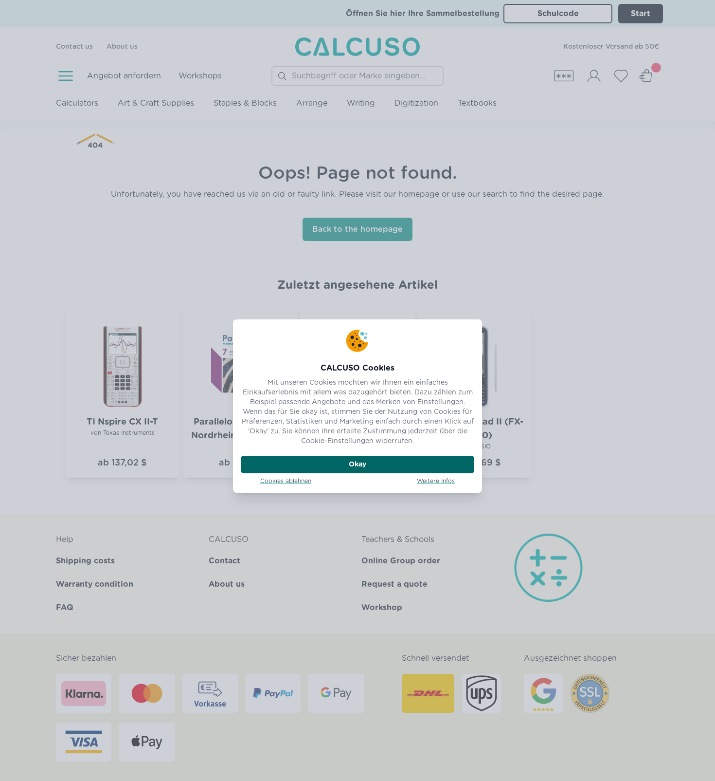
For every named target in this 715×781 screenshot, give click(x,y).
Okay (357, 464)
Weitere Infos (436, 481)
